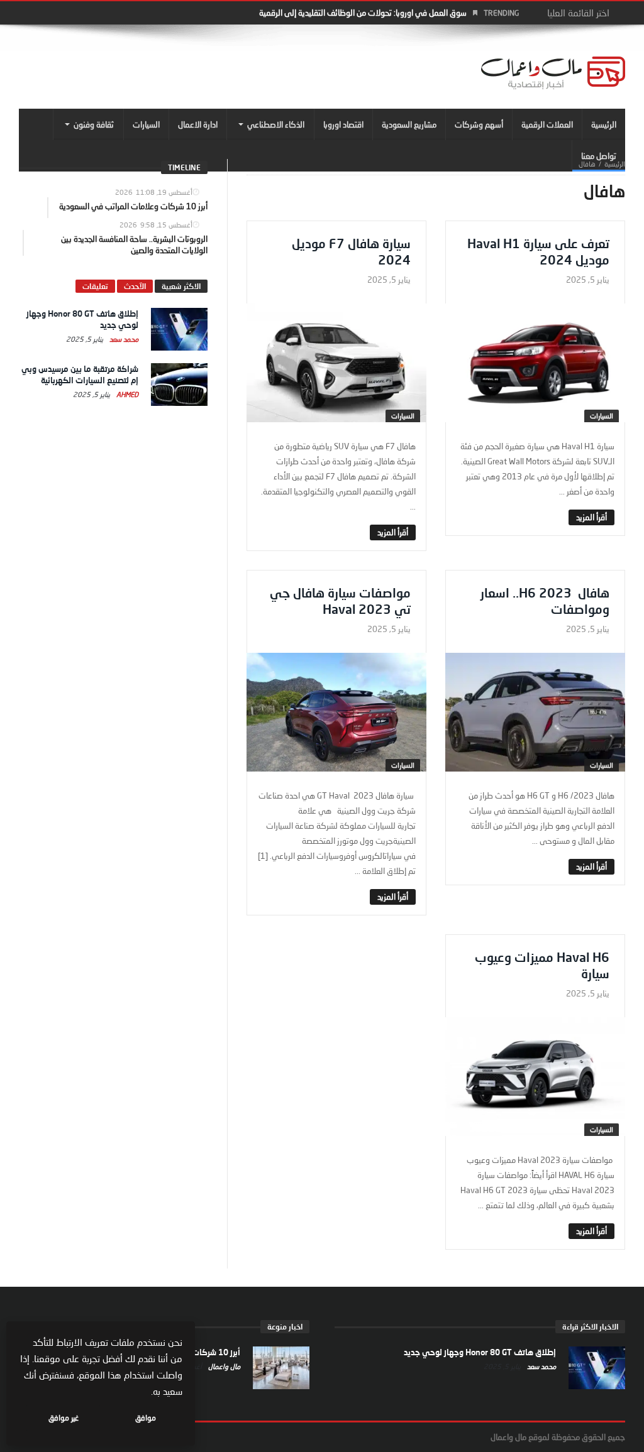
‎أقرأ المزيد (591, 517)
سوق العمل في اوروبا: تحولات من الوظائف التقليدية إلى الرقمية (363, 13)
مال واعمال (223, 1366)
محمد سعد (123, 339)
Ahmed (126, 394)
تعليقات (95, 286)
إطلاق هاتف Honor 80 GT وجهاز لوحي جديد (480, 1352)
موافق (145, 1417)
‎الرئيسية (614, 164)
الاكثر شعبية (181, 286)
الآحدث (135, 286)
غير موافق (63, 1417)
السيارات (601, 416)
